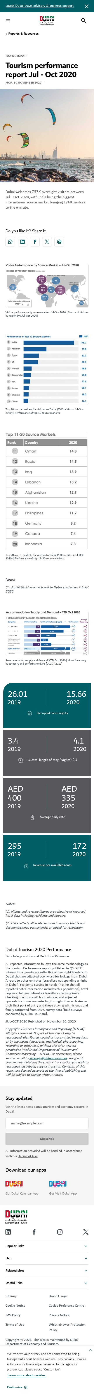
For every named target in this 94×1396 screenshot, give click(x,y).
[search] (83, 20)
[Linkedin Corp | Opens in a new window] (22, 241)
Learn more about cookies (26, 1375)
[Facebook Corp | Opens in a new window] (35, 241)
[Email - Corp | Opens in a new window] (59, 241)
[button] (17, 1387)
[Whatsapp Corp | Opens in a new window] (10, 241)
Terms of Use (28, 1156)
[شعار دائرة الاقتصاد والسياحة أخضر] (47, 20)
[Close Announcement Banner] (87, 6)
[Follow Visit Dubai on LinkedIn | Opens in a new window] (8, 1232)
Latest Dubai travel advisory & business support (39, 6)
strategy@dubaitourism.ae (48, 1058)
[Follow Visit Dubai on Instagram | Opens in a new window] (60, 1232)
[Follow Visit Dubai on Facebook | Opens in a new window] (34, 1232)
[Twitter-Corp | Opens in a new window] (47, 241)
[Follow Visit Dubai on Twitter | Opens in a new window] (86, 1232)
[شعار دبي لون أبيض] (16, 1217)
